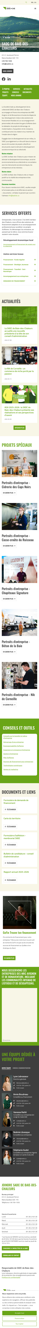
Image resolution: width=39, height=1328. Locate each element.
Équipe (4, 95)
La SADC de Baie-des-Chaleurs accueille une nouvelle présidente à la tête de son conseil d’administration (18, 332)
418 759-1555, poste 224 (23, 1141)
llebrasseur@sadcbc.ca (22, 1083)
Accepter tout (19, 1313)
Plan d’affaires (8, 758)
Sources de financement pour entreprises (18, 762)
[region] (19, 1309)
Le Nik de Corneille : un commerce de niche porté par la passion (19, 371)
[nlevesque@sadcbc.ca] (14, 1138)
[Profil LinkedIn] (14, 1088)
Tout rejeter (19, 1324)
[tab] (19, 259)
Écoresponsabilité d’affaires (13, 746)
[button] (35, 8)
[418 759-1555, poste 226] (14, 1161)
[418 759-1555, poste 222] (14, 1085)
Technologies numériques (12, 766)
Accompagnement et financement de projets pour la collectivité (19, 245)
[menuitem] (32, 2)
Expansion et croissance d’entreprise (16, 750)
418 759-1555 (7, 61)
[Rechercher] (26, 2)
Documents (27, 92)
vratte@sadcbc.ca (21, 1121)
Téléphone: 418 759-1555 (11, 1202)
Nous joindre (16, 95)
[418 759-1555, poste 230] (14, 1103)
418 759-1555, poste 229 (23, 1123)
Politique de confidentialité (11, 1277)
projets (5, 92)
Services (16, 89)
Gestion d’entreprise (10, 754)
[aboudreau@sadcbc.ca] (14, 1100)
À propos (6, 89)
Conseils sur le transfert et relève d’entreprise (15, 737)
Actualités (28, 89)
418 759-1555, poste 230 (23, 1103)
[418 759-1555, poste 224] (14, 1141)
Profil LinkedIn (20, 1088)
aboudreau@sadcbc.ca (22, 1101)
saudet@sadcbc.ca (21, 1158)
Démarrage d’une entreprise (13, 742)
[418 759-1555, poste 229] (14, 1123)
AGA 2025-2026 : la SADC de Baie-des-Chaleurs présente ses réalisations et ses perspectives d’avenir (19, 411)
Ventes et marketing (10, 769)
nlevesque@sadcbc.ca (22, 1139)
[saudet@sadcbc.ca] (14, 1158)
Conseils (15, 92)
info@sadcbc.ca (7, 64)
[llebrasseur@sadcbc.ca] (14, 1083)
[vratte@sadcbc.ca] (14, 1120)
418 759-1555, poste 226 (23, 1161)
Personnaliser (19, 1318)
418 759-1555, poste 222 (23, 1085)
